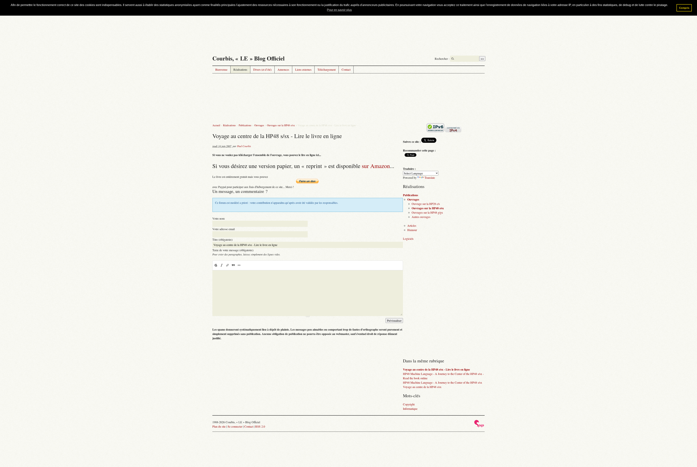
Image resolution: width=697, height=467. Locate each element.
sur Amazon (376, 166)
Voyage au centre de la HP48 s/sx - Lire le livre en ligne (436, 369)
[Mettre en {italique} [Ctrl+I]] (222, 265)
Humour (412, 230)
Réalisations (240, 69)
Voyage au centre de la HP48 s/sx (422, 387)
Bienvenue (221, 69)
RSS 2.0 (260, 426)
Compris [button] (684, 7)
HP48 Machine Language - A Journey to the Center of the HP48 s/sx (442, 382)
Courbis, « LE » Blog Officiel (248, 58)
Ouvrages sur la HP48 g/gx (427, 212)
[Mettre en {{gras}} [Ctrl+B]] (216, 265)
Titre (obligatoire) (222, 239)
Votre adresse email (223, 229)
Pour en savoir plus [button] (339, 9)
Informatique (410, 409)
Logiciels (408, 238)
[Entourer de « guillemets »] (239, 265)
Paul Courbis (244, 146)
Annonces (283, 69)
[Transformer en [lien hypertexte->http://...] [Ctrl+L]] (227, 265)
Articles (411, 225)
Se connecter (235, 426)
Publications (245, 125)
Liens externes (303, 69)
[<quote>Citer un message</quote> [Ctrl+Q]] (233, 265)
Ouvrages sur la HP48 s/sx (281, 125)
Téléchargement (326, 69)
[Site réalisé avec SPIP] (479, 426)
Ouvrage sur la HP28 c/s (426, 204)
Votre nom (218, 218)
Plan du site (219, 426)
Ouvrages (259, 125)
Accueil (216, 125)
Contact (346, 69)
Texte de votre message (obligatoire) (232, 250)
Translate (430, 177)
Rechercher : (442, 58)
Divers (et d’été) (262, 69)
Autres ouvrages (421, 217)
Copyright (409, 404)
